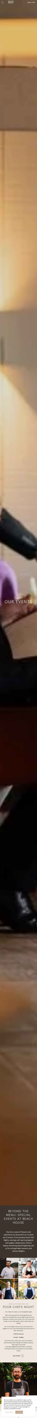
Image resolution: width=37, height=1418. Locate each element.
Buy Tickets (16, 1356)
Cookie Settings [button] (9, 1412)
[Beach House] (10, 2)
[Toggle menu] (2, 2)
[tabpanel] (18, 1278)
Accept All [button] (19, 1412)
